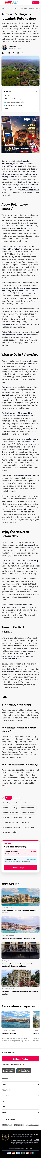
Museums (6, 817)
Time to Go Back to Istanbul (13, 105)
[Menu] (3, 3)
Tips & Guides (29, 827)
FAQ (6, 108)
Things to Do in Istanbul (11, 827)
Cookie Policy (33, 1142)
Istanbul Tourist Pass (10, 812)
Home (3, 8)
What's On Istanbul (10, 832)
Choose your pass (19, 868)
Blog (9, 8)
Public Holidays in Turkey (22, 817)
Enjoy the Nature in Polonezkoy (14, 102)
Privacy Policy (22, 1140)
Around (17, 798)
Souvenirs (25, 822)
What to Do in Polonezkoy (13, 99)
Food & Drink (26, 802)
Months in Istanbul (28, 812)
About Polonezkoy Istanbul (13, 96)
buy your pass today (29, 190)
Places (15, 8)
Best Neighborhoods (10, 802)
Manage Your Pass (21, 1059)
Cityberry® (35, 1134)
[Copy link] (22, 53)
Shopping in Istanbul (10, 822)
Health (5, 807)
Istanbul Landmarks (28, 807)
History (14, 807)
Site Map (34, 1143)
